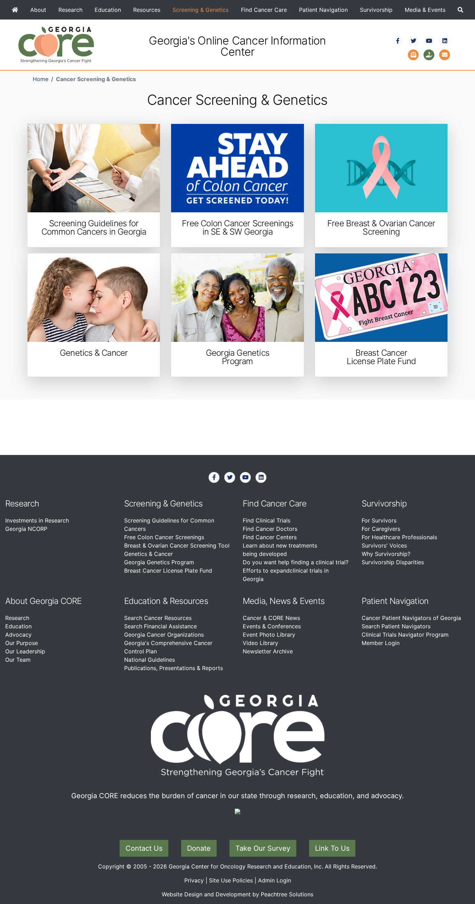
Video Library (260, 642)
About (38, 9)
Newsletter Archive (268, 651)
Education (108, 9)
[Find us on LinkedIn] (445, 40)
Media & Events (425, 9)
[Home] (15, 10)
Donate (199, 848)
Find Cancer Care (264, 9)
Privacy (194, 880)
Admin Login (274, 880)
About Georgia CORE (43, 601)
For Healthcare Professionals (399, 537)
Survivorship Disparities (393, 562)
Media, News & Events (283, 601)
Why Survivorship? (386, 553)
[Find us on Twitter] (413, 40)
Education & (146, 601)
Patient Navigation (323, 9)
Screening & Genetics (200, 9)
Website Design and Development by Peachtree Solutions (237, 894)
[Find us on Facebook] (398, 40)
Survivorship (376, 9)
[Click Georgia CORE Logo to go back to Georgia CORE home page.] (56, 44)
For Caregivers (381, 528)
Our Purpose (21, 642)
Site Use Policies (231, 880)
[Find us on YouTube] (429, 40)
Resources (146, 9)
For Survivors (379, 520)
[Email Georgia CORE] (445, 53)
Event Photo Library (269, 634)
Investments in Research (37, 520)
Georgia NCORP (26, 528)
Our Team (18, 659)
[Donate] (429, 53)
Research (70, 9)
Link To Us (332, 848)
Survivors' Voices (384, 545)
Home (40, 79)
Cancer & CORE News (271, 617)
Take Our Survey (262, 848)
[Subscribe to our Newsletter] (413, 53)
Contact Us (144, 848)
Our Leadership (25, 651)
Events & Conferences (272, 626)
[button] (460, 10)
